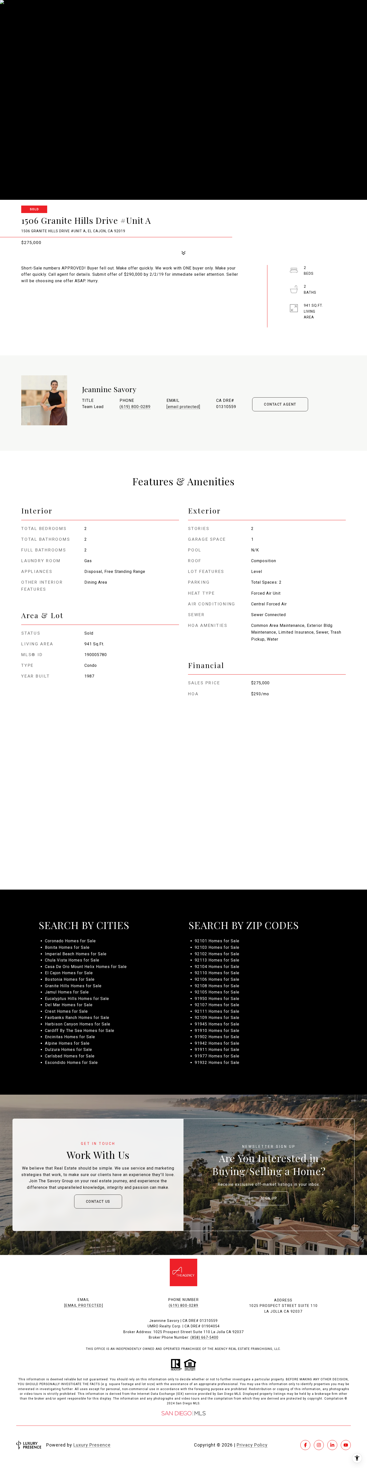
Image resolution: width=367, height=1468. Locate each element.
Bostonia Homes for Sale (70, 979)
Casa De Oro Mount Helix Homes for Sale (86, 966)
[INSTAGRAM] (319, 1445)
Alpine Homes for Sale (67, 1043)
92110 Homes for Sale (217, 973)
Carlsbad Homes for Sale (70, 1056)
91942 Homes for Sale (217, 1043)
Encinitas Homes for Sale (70, 1036)
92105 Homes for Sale (217, 992)
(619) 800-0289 (135, 406)
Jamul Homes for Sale (67, 992)
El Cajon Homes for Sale (69, 973)
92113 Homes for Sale (217, 960)
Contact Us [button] (98, 1202)
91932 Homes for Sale (217, 1062)
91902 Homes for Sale (217, 1036)
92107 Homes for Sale (217, 1004)
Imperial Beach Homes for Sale (76, 954)
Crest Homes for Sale (66, 1011)
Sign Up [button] (269, 1198)
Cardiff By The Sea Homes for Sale (79, 1030)
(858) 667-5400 (204, 1337)
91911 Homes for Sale (217, 1049)
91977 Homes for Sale (217, 1056)
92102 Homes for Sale (217, 954)
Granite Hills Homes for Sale (73, 985)
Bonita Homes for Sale (67, 947)
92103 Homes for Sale (217, 947)
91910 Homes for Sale (217, 1030)
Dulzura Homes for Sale (68, 1049)
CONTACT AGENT (280, 404)
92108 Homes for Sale (217, 985)
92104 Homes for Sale (217, 966)
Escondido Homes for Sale (71, 1062)
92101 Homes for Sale (217, 941)
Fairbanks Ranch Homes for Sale (77, 1017)
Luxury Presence (92, 1445)
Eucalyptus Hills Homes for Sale (77, 998)
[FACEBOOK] (305, 1445)
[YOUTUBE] (346, 1445)
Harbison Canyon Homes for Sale (77, 1024)
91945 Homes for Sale (217, 1024)
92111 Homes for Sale (217, 1011)
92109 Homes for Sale (217, 1017)
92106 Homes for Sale (217, 979)
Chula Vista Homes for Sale (72, 960)
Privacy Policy (252, 1445)
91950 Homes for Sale (217, 998)
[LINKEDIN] (332, 1445)
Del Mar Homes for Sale (69, 1004)
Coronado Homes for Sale (70, 941)
